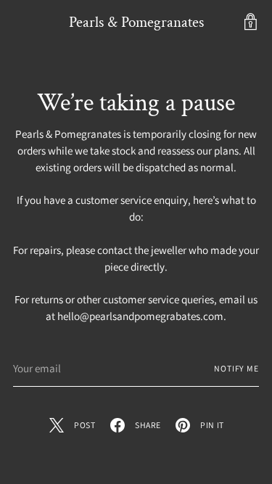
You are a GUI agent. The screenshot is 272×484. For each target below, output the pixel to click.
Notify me (236, 368)
